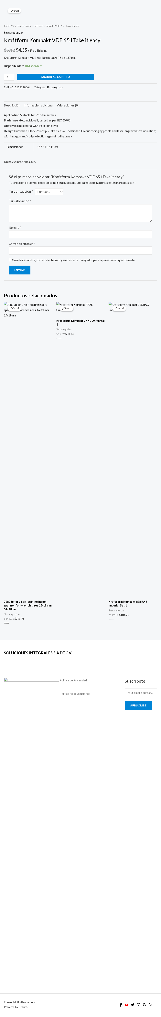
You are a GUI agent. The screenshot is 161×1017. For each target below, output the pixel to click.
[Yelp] (150, 1005)
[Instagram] (138, 1005)
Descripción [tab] (12, 105)
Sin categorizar (21, 26)
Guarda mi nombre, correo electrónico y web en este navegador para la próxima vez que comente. (73, 260)
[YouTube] (126, 1005)
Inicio (7, 26)
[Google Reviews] (144, 1005)
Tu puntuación (21, 191)
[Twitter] (132, 1005)
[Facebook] (121, 1005)
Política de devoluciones (74, 693)
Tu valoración (20, 201)
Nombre (15, 227)
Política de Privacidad (73, 680)
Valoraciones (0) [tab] (68, 105)
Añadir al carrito (55, 76)
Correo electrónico (22, 243)
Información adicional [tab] (38, 105)
